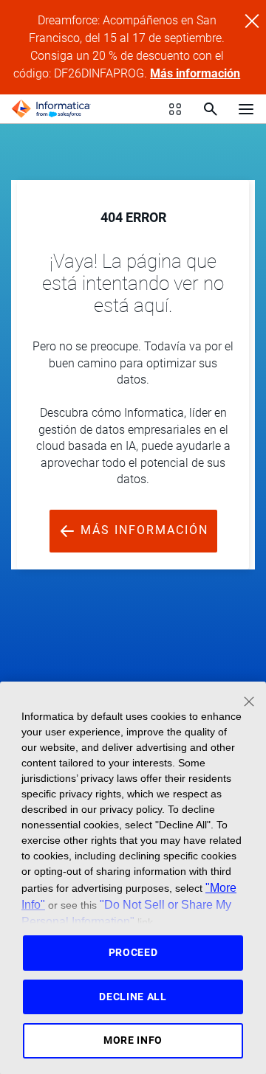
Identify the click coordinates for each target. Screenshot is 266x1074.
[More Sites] (175, 109)
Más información (195, 73)
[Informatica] (51, 109)
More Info (133, 1040)
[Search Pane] (210, 109)
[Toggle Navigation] (246, 108)
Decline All (133, 996)
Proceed (133, 952)
